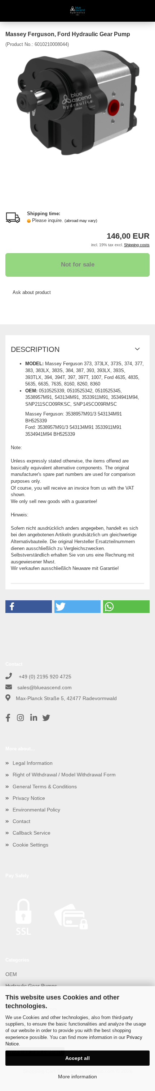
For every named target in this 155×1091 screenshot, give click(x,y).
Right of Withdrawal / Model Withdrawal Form (64, 774)
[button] (28, 606)
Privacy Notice (29, 798)
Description (35, 349)
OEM (11, 974)
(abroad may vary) (81, 220)
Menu (11, 11)
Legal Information (33, 763)
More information (77, 1076)
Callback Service (31, 833)
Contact (21, 821)
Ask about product (32, 292)
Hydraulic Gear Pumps (31, 986)
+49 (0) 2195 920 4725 (44, 676)
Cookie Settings (30, 845)
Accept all (77, 1058)
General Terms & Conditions (45, 786)
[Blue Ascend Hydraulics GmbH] (77, 11)
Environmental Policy (36, 810)
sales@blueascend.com (44, 687)
